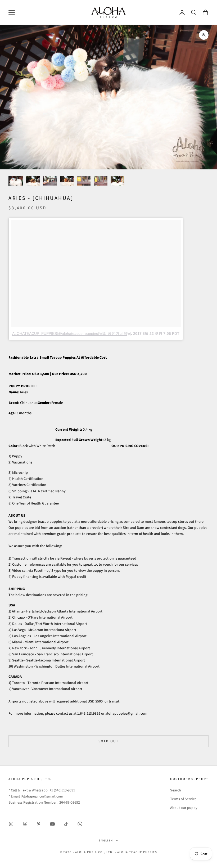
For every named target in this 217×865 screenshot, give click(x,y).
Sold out (108, 741)
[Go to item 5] (83, 181)
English (106, 840)
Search (175, 790)
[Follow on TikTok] (66, 824)
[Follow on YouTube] (52, 824)
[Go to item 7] (117, 181)
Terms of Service (183, 798)
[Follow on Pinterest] (38, 824)
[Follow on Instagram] (11, 824)
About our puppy (183, 807)
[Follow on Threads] (25, 824)
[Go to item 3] (49, 181)
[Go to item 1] (15, 181)
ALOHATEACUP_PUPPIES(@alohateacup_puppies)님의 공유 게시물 (69, 333)
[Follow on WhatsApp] (80, 824)
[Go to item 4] (66, 181)
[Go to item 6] (100, 181)
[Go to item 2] (32, 181)
